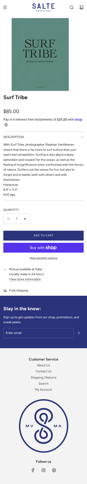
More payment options (43, 258)
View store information (25, 279)
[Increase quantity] (25, 219)
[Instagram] (43, 470)
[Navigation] (5, 7)
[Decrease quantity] (8, 219)
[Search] (72, 7)
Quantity (11, 210)
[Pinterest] (54, 470)
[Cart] (81, 7)
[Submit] (79, 333)
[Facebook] (33, 470)
